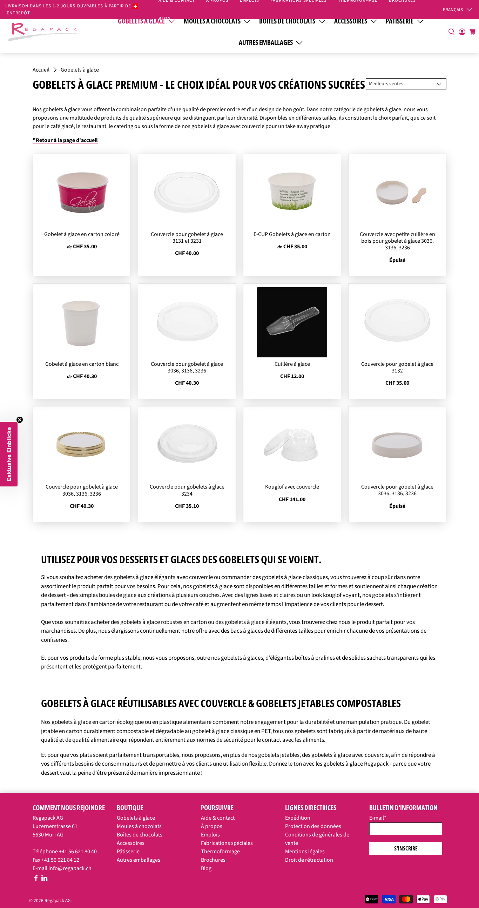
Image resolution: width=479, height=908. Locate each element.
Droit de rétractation (309, 860)
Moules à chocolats (139, 826)
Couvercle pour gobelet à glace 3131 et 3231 (187, 237)
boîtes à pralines (315, 658)
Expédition (297, 818)
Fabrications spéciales (227, 843)
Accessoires (130, 843)
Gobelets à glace (80, 70)
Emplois (210, 835)
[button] (9, 454)
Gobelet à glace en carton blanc (82, 364)
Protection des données (313, 826)
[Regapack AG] (44, 31)
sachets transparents (393, 658)
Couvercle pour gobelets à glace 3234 (187, 490)
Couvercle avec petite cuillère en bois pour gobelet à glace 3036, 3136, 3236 (397, 240)
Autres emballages (266, 42)
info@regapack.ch (70, 868)
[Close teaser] (19, 419)
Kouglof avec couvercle (292, 487)
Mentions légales (305, 851)
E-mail (377, 818)
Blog (164, 18)
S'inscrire (406, 848)
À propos (211, 826)
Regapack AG (57, 900)
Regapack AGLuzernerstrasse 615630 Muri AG (55, 826)
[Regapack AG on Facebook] (36, 879)
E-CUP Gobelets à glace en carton (292, 234)
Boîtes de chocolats (139, 835)
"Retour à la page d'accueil (65, 140)
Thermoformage (220, 851)
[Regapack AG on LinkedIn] (44, 879)
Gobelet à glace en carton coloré (82, 234)
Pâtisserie (128, 851)
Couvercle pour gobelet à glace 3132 (397, 367)
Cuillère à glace (292, 364)
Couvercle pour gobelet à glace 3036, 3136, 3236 (187, 367)
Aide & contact (218, 818)
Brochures (213, 860)
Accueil (41, 70)
